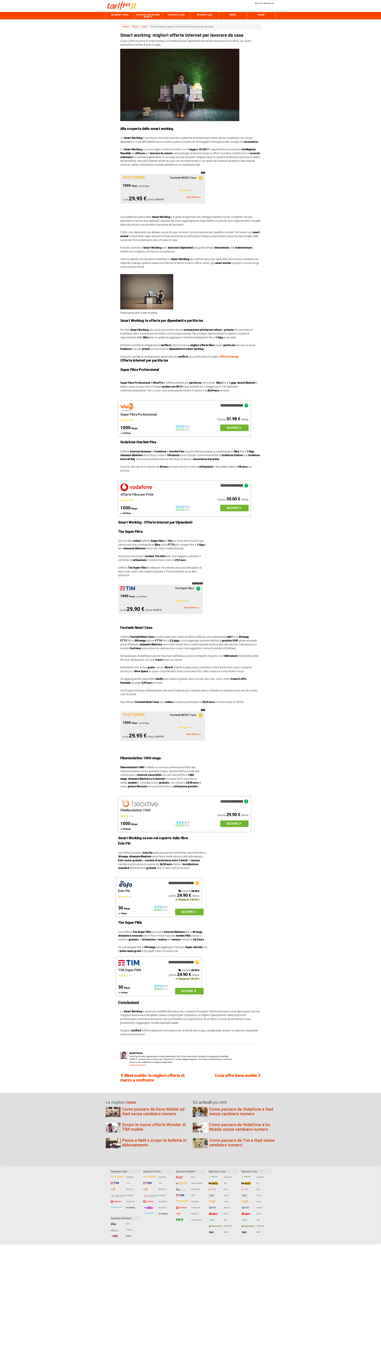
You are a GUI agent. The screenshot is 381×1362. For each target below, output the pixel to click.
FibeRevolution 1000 (135, 810)
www (136, 1065)
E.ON (225, 1214)
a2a (225, 1220)
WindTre (129, 1189)
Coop (226, 1195)
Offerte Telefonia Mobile (148, 16)
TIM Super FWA (129, 970)
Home (125, 26)
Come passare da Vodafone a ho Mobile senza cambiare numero (239, 1127)
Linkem (128, 1230)
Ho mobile (195, 1189)
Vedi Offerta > (193, 197)
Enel (225, 1189)
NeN (225, 1232)
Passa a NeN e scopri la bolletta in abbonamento (154, 1142)
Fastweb (129, 1177)
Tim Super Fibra (184, 588)
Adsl (144, 26)
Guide (261, 15)
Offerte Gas (205, 15)
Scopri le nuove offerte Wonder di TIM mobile (154, 1127)
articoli (143, 1065)
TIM (193, 1195)
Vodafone (130, 1201)
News (233, 15)
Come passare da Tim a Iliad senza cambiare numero (241, 1142)
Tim (127, 1183)
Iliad (193, 1177)
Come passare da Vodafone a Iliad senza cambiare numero (241, 1111)
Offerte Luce (176, 15)
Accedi (259, 3)
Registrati (269, 3)
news (131, 1102)
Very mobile (196, 1220)
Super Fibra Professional (138, 414)
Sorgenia (227, 1177)
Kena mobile (196, 1183)
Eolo (127, 1224)
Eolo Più (124, 891)
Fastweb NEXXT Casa (183, 177)
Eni (224, 1183)
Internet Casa (120, 15)
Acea (225, 1201)
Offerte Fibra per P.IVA (136, 494)
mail (131, 1065)
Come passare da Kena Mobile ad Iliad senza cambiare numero (153, 1111)
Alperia (226, 1207)
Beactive (129, 1195)
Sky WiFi (162, 1207)
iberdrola (227, 1226)
